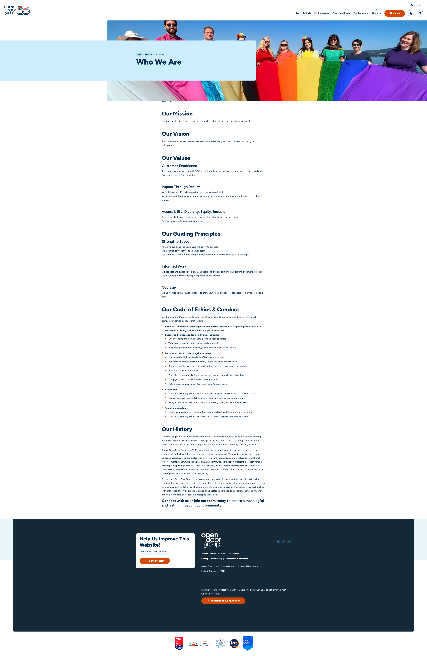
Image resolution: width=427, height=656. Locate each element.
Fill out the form (155, 560)
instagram (283, 541)
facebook (278, 541)
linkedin (289, 541)
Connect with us (175, 501)
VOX (223, 571)
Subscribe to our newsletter (225, 600)
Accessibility (417, 5)
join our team (205, 501)
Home (410, 13)
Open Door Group (16, 10)
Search (420, 13)
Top (420, 651)
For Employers (321, 13)
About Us (376, 13)
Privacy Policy (217, 559)
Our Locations (361, 13)
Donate (396, 13)
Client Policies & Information (236, 559)
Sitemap (204, 559)
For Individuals (303, 13)
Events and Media (341, 13)
